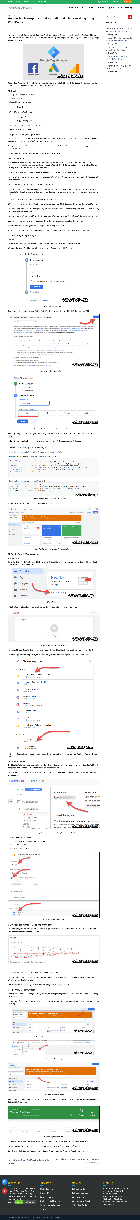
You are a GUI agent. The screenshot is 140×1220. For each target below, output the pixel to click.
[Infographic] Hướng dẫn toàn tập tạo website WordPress (118, 58)
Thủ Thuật (11, 15)
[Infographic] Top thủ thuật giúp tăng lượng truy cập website (119, 67)
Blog (120, 8)
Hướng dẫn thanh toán (80, 1193)
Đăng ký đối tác (45, 1209)
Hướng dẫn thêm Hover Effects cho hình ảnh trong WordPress (118, 48)
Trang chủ (72, 8)
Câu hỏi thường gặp (47, 1189)
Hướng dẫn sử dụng (79, 1189)
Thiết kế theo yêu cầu (79, 1205)
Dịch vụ (111, 8)
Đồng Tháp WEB (25, 1217)
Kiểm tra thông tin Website (81, 1201)
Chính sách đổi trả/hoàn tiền (50, 1201)
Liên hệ (128, 8)
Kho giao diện (86, 8)
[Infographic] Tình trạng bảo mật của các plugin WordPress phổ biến (119, 39)
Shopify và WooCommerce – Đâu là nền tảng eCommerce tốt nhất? (119, 30)
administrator (33, 28)
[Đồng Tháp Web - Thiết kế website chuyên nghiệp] (20, 8)
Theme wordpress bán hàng (50, 1205)
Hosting (101, 8)
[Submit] (130, 17)
